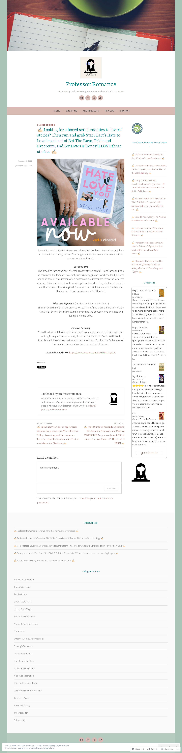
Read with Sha (20, 594)
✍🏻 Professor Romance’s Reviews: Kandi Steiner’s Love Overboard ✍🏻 (46, 530)
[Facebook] (81, 97)
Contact (125, 110)
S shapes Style (20, 720)
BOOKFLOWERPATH (23, 601)
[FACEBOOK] (81, 740)
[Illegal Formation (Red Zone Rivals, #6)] (161, 333)
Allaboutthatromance (24, 675)
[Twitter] (94, 97)
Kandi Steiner (138, 297)
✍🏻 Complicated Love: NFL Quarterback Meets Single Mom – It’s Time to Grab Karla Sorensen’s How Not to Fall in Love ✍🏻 (69, 545)
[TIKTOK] (100, 740)
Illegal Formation (140, 327)
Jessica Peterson (139, 416)
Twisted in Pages (21, 698)
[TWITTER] (94, 740)
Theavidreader (21, 712)
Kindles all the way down (25, 683)
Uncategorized (46, 125)
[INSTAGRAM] (87, 740)
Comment (111, 488)
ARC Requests (91, 110)
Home (57, 110)
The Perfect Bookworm (25, 616)
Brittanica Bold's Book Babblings (29, 638)
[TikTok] (100, 97)
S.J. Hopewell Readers (24, 668)
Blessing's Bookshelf (23, 646)
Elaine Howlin (20, 631)
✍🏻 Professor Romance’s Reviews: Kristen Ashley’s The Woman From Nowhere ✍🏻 (147, 231)
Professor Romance (91, 84)
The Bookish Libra (22, 586)
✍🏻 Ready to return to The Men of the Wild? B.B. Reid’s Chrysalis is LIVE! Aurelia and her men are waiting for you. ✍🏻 (66, 553)
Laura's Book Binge (22, 609)
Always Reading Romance (26, 623)
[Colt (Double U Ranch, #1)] (161, 419)
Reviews (109, 110)
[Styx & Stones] (161, 381)
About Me (71, 110)
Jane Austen (137, 371)
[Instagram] (87, 97)
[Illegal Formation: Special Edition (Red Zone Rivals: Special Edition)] (161, 296)
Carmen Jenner (139, 379)
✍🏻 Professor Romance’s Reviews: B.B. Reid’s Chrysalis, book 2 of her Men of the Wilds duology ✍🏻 (149, 169)
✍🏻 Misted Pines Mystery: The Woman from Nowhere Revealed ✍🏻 (44, 560)
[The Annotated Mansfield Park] (161, 370)
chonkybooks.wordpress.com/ (28, 690)
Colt (134, 413)
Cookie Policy (50, 748)
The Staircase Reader (24, 579)
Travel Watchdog (22, 705)
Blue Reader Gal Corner (25, 660)
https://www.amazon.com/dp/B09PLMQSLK (92, 352)
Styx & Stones (138, 376)
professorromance (23, 165)
